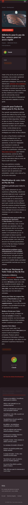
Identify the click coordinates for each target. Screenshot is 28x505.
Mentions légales (11, 496)
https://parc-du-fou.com (9, 151)
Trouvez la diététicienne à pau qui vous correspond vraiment (13, 409)
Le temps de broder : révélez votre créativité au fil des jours (13, 454)
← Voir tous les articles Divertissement (13, 376)
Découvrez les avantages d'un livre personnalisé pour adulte (13, 435)
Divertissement (10, 7)
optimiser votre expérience (18, 83)
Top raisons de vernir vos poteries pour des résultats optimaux (13, 459)
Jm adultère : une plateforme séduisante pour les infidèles (11, 425)
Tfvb (3, 486)
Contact (20, 496)
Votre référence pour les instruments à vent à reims (14, 470)
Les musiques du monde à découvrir (13, 445)
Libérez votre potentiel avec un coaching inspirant (12, 404)
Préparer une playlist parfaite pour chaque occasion (13, 449)
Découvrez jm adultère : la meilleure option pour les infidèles (13, 399)
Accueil (3, 7)
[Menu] (24, 1)
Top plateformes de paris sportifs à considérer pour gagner (13, 420)
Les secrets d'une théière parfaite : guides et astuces (13, 465)
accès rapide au (11, 277)
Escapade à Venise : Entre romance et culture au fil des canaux (14, 440)
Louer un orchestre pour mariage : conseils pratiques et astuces (13, 430)
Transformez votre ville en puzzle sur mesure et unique (14, 414)
